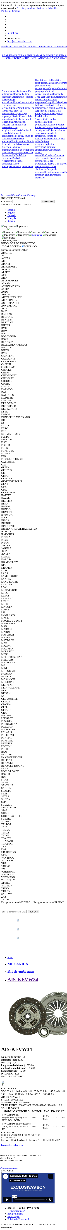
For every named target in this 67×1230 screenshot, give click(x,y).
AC (14, 55)
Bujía (11, 163)
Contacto (22, 195)
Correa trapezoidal (44, 162)
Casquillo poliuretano (43, 123)
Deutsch (11, 215)
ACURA (20, 55)
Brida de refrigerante (11, 159)
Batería (18, 130)
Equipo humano (15, 1213)
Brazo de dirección (17, 152)
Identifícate (12, 33)
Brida (18, 155)
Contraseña (6, 201)
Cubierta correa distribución (45, 168)
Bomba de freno (19, 141)
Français (11, 218)
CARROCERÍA (13, 246)
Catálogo (31, 195)
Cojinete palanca (49, 138)
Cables (14, 166)
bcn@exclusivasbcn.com (19, 41)
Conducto (50, 155)
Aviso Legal (13, 1216)
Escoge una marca (10, 250)
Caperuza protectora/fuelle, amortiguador (51, 85)
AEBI (28, 55)
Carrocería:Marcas (46, 46)
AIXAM (35, 55)
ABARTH (7, 55)
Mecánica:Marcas (10, 46)
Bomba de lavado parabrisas (18, 142)
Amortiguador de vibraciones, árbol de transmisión (18, 111)
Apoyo (16, 113)
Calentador (52, 82)
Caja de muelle (25, 166)
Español (11, 209)
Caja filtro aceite (43, 80)
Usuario (22, 198)
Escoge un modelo (10, 902)
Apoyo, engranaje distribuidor (14, 115)
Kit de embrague (20, 971)
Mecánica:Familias (28, 46)
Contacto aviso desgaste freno (49, 156)
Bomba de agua (15, 135)
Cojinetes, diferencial (44, 145)
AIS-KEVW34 (22, 979)
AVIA (47, 58)
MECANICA (17, 964)
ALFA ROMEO (47, 55)
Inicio (10, 957)
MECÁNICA (31, 246)
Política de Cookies (10, 11)
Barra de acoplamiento (9, 129)
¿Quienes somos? (16, 1211)
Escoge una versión (43, 902)
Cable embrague (10, 165)
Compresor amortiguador (45, 148)
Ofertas (14, 195)
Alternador (17, 102)
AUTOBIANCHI (19, 58)
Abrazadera (7, 91)
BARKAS (61, 58)
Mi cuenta (6, 195)
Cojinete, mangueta (42, 142)
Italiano (11, 221)
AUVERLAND (36, 58)
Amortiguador (10, 108)
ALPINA (60, 55)
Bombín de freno (19, 149)
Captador (52, 88)
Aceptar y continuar (26, 8)
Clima (47, 127)
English (11, 212)
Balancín (13, 124)
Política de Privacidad (47, 8)
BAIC (53, 58)
